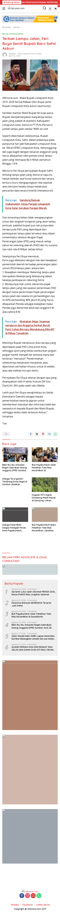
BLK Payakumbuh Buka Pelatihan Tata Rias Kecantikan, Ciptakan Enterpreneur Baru (44, 527)
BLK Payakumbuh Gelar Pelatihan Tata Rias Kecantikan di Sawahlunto (44, 467)
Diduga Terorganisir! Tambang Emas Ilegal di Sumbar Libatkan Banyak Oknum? (14, 481)
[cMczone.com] (15, 8)
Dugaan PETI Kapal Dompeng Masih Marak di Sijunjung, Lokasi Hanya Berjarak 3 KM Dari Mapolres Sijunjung (44, 498)
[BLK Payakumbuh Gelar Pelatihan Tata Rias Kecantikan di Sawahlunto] (45, 454)
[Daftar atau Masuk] (50, 8)
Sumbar (39, 53)
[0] (55, 8)
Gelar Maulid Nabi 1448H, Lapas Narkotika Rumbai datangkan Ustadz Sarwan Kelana (33, 637)
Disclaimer (27, 904)
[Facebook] (21, 896)
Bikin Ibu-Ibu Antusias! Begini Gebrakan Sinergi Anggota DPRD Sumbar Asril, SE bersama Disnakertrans (14, 467)
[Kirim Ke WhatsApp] (55, 434)
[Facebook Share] (30, 434)
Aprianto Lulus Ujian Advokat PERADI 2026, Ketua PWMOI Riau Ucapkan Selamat (33, 593)
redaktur (12, 53)
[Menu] (4, 8)
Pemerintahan (16, 33)
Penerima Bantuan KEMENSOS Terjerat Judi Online (31, 604)
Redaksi (15, 904)
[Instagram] (27, 896)
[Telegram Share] (49, 434)
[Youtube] (33, 896)
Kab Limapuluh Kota (26, 53)
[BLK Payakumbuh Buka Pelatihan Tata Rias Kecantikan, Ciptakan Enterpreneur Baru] (45, 514)
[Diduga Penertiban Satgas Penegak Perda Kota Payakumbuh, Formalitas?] (15, 514)
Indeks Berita (43, 904)
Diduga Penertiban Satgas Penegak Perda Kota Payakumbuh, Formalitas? (14, 527)
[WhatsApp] (38, 896)
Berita (5, 33)
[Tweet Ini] (37, 434)
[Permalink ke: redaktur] (4, 54)
